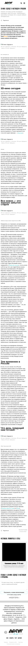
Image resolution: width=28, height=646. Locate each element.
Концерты (11, 638)
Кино (7, 638)
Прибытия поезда (14, 265)
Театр (16, 638)
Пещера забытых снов (7, 508)
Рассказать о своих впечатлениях (14, 592)
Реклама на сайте (13, 642)
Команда (6, 642)
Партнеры (20, 642)
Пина (18, 508)
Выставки (20, 638)
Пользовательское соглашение (13, 644)
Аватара (20, 133)
